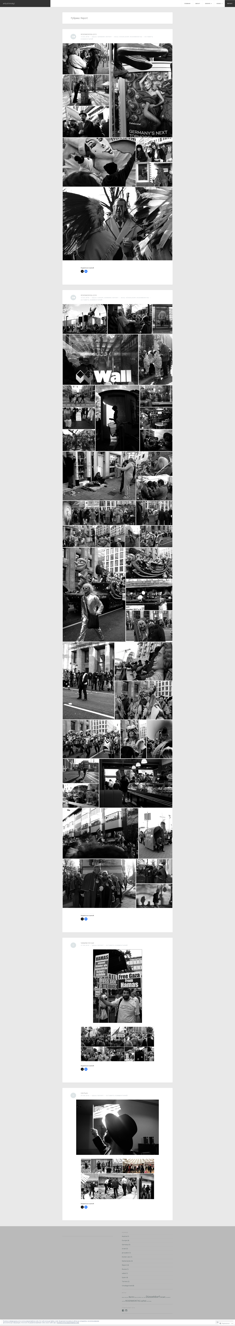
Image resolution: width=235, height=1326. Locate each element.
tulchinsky (149, 1301)
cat (142, 1297)
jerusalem (125, 1253)
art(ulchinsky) (9, 3)
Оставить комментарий (91, 300)
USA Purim (84, 1093)
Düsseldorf (124, 37)
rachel (123, 1301)
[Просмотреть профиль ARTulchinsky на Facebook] (123, 1310)
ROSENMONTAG (136, 37)
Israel (219, 3)
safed (124, 1273)
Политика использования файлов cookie (68, 1323)
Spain (124, 1277)
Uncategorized (127, 1286)
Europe (207, 3)
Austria (124, 1236)
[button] (85, 59)
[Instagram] (126, 1310)
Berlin (131, 1297)
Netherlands (126, 1261)
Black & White (138, 1297)
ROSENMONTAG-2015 (89, 34)
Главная (187, 3)
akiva (123, 1297)
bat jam (126, 1297)
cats (144, 1297)
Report (230, 3)
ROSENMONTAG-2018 (89, 295)
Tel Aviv (124, 1281)
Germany (101, 37)
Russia (124, 1269)
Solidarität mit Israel (87, 943)
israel (124, 1249)
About (197, 3)
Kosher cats (126, 1257)
